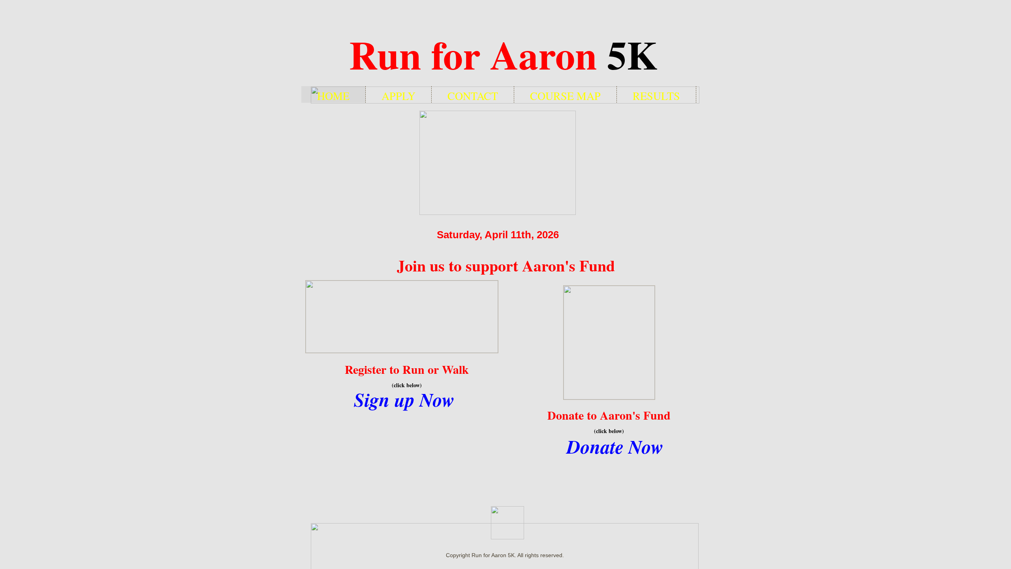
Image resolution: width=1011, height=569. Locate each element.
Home (333, 95)
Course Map (565, 95)
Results (656, 95)
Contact (472, 95)
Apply (398, 95)
